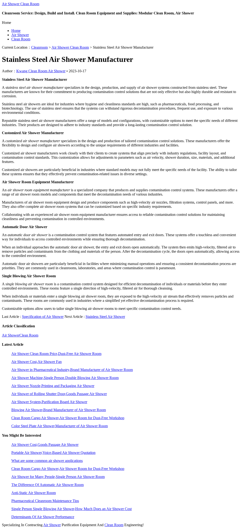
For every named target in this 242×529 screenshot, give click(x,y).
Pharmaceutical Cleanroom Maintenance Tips (45, 501)
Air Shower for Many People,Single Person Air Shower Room (58, 477)
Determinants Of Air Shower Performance (42, 517)
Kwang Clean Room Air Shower (40, 71)
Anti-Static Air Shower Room (33, 493)
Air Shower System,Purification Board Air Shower (49, 402)
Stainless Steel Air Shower (105, 317)
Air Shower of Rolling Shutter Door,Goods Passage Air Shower (59, 394)
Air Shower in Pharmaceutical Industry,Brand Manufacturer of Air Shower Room (72, 370)
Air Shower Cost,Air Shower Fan (36, 362)
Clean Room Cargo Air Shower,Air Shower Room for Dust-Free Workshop (67, 418)
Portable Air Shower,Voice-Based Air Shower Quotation (53, 453)
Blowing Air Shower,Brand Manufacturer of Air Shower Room (58, 410)
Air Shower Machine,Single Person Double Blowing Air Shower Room (65, 378)
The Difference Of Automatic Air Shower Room (47, 485)
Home (16, 31)
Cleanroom (39, 47)
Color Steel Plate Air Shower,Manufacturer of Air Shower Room (59, 426)
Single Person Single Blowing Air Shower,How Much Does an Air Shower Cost (71, 509)
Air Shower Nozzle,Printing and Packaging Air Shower (52, 386)
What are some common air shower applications (47, 461)
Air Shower (20, 35)
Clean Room (20, 39)
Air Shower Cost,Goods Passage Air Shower (44, 445)
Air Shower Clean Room (20, 4)
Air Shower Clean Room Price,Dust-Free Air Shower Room (56, 354)
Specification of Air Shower (43, 317)
